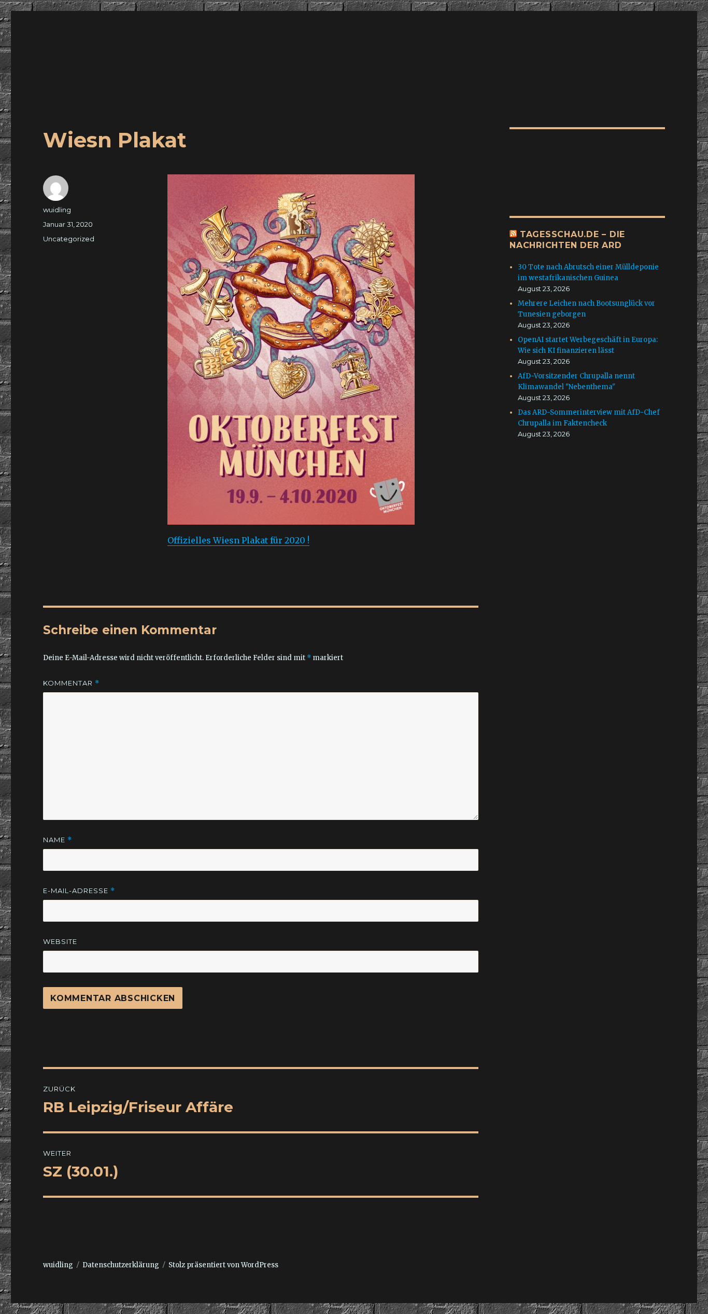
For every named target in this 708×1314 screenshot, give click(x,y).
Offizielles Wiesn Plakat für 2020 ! (238, 540)
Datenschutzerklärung (120, 1265)
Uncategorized (68, 239)
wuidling (57, 210)
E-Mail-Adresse (79, 890)
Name (57, 840)
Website (60, 941)
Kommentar (71, 683)
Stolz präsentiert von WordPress (223, 1265)
